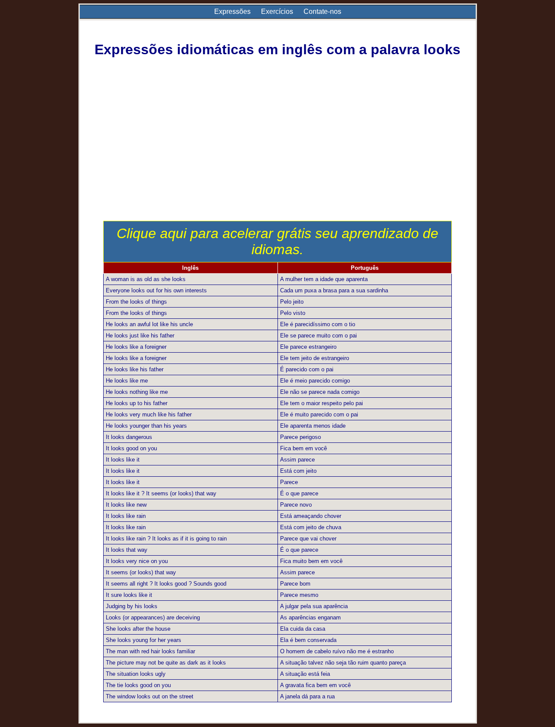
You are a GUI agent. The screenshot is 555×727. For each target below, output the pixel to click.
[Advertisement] (277, 155)
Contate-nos (322, 11)
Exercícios (277, 11)
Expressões (232, 11)
